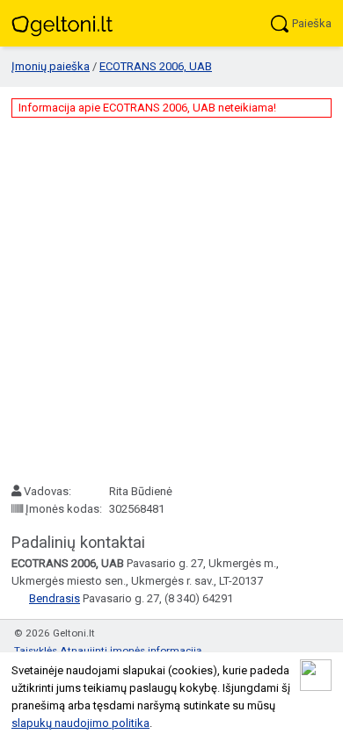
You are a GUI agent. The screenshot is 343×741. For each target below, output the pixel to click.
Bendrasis (54, 598)
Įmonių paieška (50, 66)
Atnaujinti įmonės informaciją (130, 650)
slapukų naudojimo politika (80, 723)
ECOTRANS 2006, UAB (155, 66)
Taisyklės (35, 650)
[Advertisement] (171, 300)
